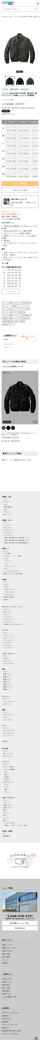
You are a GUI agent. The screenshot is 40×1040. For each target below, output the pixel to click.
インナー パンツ (8, 637)
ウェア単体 (6, 553)
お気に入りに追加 (20, 190)
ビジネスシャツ (8, 622)
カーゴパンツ (7, 525)
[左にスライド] (2, 81)
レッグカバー (7, 642)
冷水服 (5, 599)
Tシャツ (5, 614)
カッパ (4, 725)
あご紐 (6, 779)
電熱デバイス (7, 687)
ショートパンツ (8, 535)
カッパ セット (7, 735)
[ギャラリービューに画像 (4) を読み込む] (30, 81)
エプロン (5, 741)
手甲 (4, 815)
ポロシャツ (6, 612)
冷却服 (4, 579)
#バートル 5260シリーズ (10, 309)
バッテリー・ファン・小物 (12, 556)
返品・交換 (6, 988)
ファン (6, 563)
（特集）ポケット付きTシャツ (13, 624)
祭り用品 (5, 748)
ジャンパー (5, 696)
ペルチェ (6, 584)
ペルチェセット (9, 594)
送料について (7, 982)
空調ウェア (5, 548)
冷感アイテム (7, 808)
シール (6, 787)
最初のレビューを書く (27, 337)
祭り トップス (7, 753)
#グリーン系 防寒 (7, 303)
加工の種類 (6, 957)
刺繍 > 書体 (6, 954)
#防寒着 (22, 321)
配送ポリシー (7, 1028)
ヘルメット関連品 (9, 769)
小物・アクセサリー (8, 797)
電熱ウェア (6, 684)
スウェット (6, 514)
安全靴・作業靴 (7, 831)
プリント (7, 792)
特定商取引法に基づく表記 (11, 1031)
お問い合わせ (7, 1019)
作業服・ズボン (7, 520)
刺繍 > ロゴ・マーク (9, 948)
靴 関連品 (6, 836)
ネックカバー (7, 645)
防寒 (3, 669)
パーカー (6, 512)
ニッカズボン (7, 533)
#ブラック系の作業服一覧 (23, 315)
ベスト (5, 509)
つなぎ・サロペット (8, 653)
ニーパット (6, 818)
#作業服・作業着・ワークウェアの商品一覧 (15, 318)
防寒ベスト (6, 679)
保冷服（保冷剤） (9, 597)
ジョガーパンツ (8, 530)
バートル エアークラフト (11, 571)
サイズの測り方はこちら (11, 291)
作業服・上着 (6, 497)
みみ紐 (6, 777)
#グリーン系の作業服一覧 (23, 303)
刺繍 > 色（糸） (7, 951)
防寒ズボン (6, 682)
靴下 (4, 820)
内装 (5, 774)
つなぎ (5, 658)
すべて (5, 499)
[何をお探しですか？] (36, 9)
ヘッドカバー (7, 647)
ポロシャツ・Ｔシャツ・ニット (12, 606)
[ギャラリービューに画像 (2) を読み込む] (9, 81)
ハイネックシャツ (9, 619)
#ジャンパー (6, 306)
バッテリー (8, 561)
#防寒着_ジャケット (8, 324)
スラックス (6, 528)
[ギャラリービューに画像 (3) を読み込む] (19, 81)
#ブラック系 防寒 (7, 315)
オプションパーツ (10, 566)
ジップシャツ (7, 617)
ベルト (5, 803)
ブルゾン (6, 502)
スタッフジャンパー (9, 701)
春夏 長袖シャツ (9, 507)
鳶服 (3, 710)
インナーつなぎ (8, 663)
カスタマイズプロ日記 (10, 1034)
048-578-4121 (21, 916)
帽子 (4, 810)
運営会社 (5, 1016)
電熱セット (6, 689)
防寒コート (6, 677)
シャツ (5, 504)
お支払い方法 (7, 979)
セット (6, 569)
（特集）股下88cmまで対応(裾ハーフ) (16, 538)
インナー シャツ (8, 635)
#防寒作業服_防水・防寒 (9, 321)
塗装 (5, 789)
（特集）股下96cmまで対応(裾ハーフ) (16, 540)
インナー (5, 630)
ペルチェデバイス (10, 592)
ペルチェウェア (9, 589)
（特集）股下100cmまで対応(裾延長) (15, 543)
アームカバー (7, 640)
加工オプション (8, 782)
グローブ (6, 813)
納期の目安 (6, 985)
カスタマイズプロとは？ (10, 1013)
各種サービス (7, 994)
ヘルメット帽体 (8, 767)
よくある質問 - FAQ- (9, 997)
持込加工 (5, 963)
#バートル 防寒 (24, 309)
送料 (3, 114)
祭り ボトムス (7, 756)
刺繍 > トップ (7, 945)
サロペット (6, 661)
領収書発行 (6, 991)
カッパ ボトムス (8, 733)
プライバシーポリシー (10, 1025)
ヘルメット (5, 762)
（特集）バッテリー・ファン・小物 (14, 825)
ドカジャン (6, 704)
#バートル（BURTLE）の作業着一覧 (13, 312)
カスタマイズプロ (7, 16)
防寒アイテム (7, 805)
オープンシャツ (8, 715)
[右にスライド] (37, 81)
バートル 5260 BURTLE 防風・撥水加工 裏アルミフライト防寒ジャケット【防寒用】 (19, 434)
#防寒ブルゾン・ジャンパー (20, 306)
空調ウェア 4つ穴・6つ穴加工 (13, 573)
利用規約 (5, 1022)
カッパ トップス (8, 730)
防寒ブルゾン (7, 674)
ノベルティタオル (9, 823)
